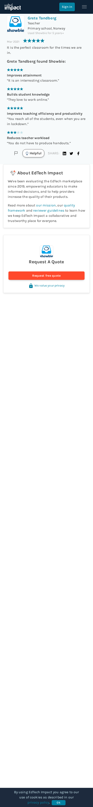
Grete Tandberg (42, 18)
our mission (46, 205)
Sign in (67, 7)
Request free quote (46, 275)
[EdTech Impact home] (12, 7)
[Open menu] (84, 7)
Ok (58, 802)
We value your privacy (49, 285)
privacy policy (38, 802)
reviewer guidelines (48, 210)
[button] (64, 153)
